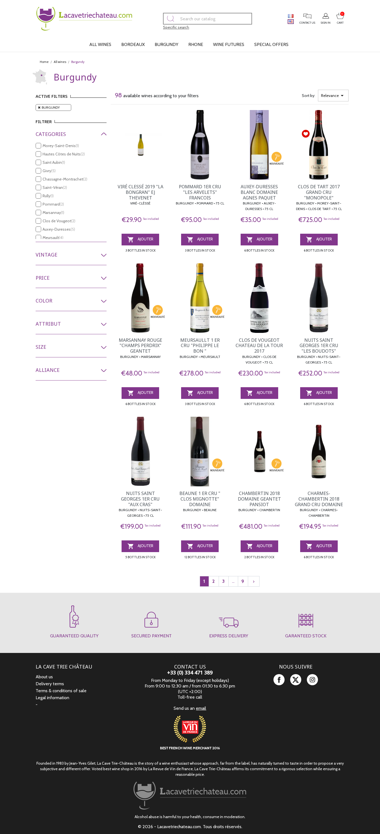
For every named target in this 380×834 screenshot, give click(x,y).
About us (44, 676)
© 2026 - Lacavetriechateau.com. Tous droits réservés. (190, 826)
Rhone (195, 44)
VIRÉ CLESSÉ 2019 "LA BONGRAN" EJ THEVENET (140, 192)
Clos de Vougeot (59, 220)
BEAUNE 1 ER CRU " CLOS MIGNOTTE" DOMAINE (199, 499)
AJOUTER (140, 239)
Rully (48, 195)
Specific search (176, 27)
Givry (49, 170)
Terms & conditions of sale (61, 690)
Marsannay (53, 212)
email (201, 708)
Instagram (312, 679)
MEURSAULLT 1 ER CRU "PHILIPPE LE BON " (200, 345)
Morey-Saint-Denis (61, 145)
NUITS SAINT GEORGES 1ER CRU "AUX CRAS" (140, 499)
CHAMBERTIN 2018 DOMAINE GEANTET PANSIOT (259, 499)
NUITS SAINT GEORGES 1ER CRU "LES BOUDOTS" (319, 345)
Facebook (279, 679)
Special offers (271, 44)
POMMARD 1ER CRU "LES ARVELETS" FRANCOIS (200, 192)
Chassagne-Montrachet (65, 179)
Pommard (53, 204)
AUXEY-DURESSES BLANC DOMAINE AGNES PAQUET (259, 192)
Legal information (52, 697)
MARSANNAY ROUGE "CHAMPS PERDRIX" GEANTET (140, 345)
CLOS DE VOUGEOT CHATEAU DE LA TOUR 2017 (259, 345)
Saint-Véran (55, 187)
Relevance (333, 95)
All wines (100, 44)
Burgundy (166, 44)
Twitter (295, 679)
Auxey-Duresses (59, 229)
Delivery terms (50, 683)
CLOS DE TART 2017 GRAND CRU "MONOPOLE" (319, 192)
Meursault (53, 237)
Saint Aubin (54, 162)
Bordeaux (133, 44)
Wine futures (228, 44)
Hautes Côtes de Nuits (64, 154)
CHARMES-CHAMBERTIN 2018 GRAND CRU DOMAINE (319, 499)
